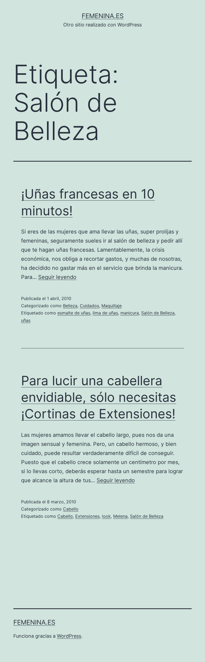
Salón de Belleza (158, 313)
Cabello (70, 509)
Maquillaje (111, 305)
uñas (25, 320)
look (106, 516)
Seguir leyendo (57, 277)
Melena (120, 516)
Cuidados (89, 305)
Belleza (70, 305)
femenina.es (103, 16)
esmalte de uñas (73, 313)
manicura (129, 313)
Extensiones (87, 516)
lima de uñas (105, 313)
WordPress (69, 636)
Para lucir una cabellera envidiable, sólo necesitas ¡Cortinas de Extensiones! (98, 397)
